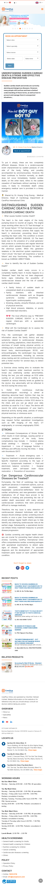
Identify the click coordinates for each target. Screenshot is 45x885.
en (40, 2)
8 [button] (29, 28)
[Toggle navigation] (42, 9)
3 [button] (17, 28)
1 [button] (13, 28)
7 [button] (27, 28)
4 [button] (20, 28)
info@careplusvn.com (16, 877)
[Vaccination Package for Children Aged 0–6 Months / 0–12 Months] (22, 20)
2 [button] (15, 28)
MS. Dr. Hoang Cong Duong (22, 147)
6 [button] (25, 28)
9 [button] (32, 28)
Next (9, 65)
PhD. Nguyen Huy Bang (24, 633)
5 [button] (22, 28)
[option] (22, 20)
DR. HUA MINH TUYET (24, 619)
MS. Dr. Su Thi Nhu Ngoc (25, 591)
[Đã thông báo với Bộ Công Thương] (9, 881)
